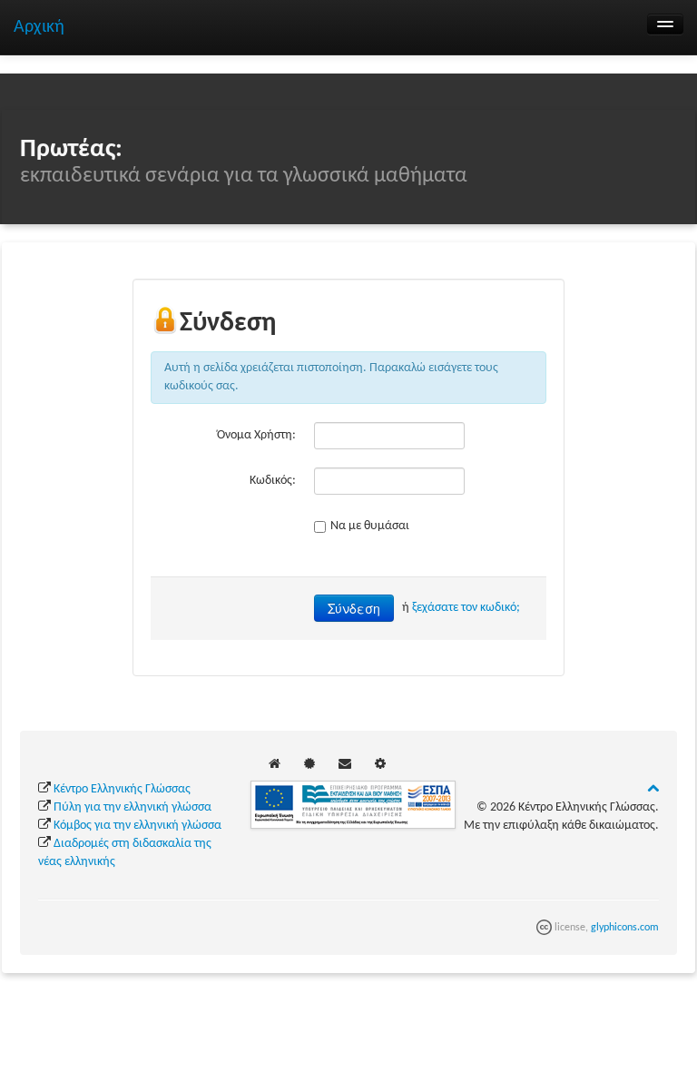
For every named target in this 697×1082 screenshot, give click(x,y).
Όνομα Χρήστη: (256, 435)
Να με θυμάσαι (369, 526)
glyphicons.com (625, 927)
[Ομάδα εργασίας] (309, 765)
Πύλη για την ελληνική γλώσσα (132, 807)
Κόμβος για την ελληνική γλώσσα (137, 825)
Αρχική (39, 27)
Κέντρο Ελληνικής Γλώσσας (122, 789)
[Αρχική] (274, 765)
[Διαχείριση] (380, 765)
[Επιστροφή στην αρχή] (653, 789)
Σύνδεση (354, 608)
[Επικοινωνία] (345, 765)
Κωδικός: (273, 480)
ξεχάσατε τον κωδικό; (466, 608)
